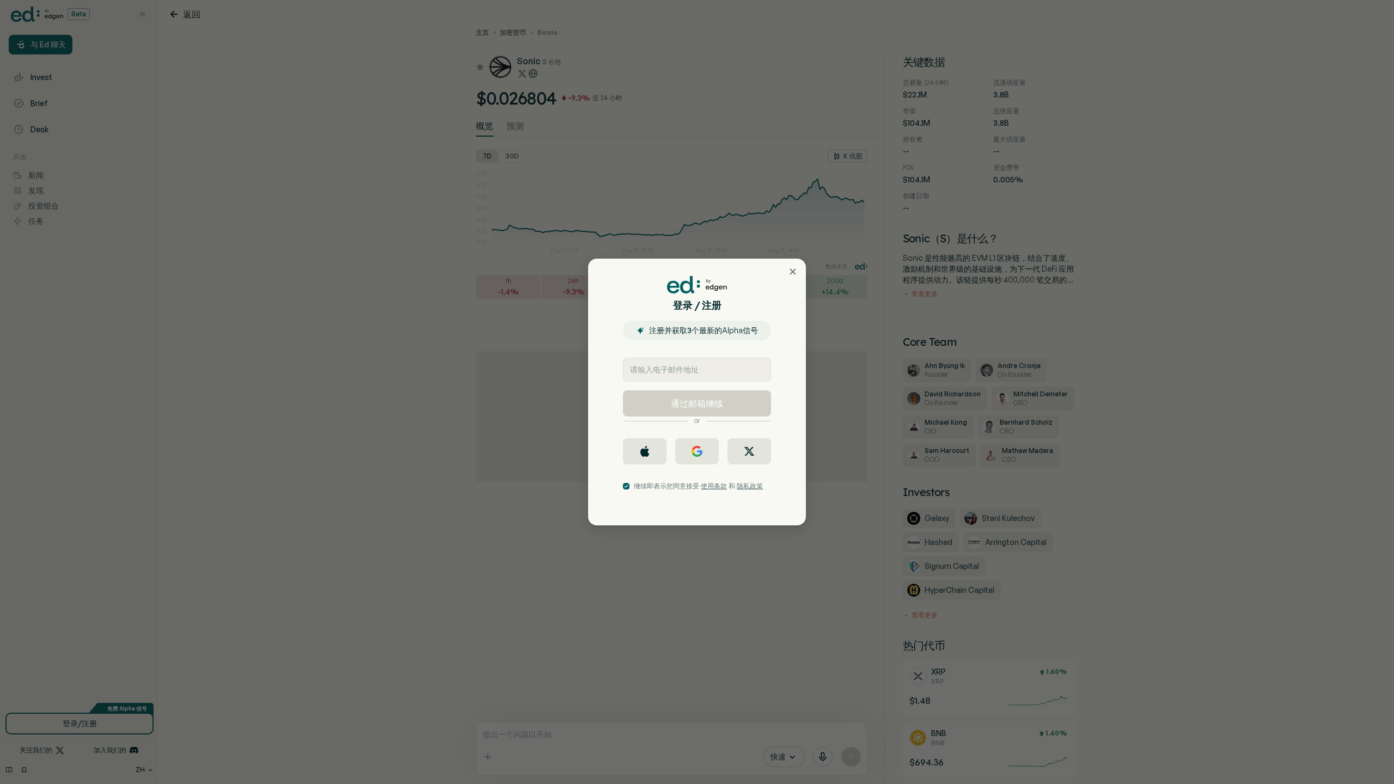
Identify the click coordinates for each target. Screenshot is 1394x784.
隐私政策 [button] (750, 486)
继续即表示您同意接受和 (698, 486)
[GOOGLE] (697, 451)
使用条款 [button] (714, 486)
